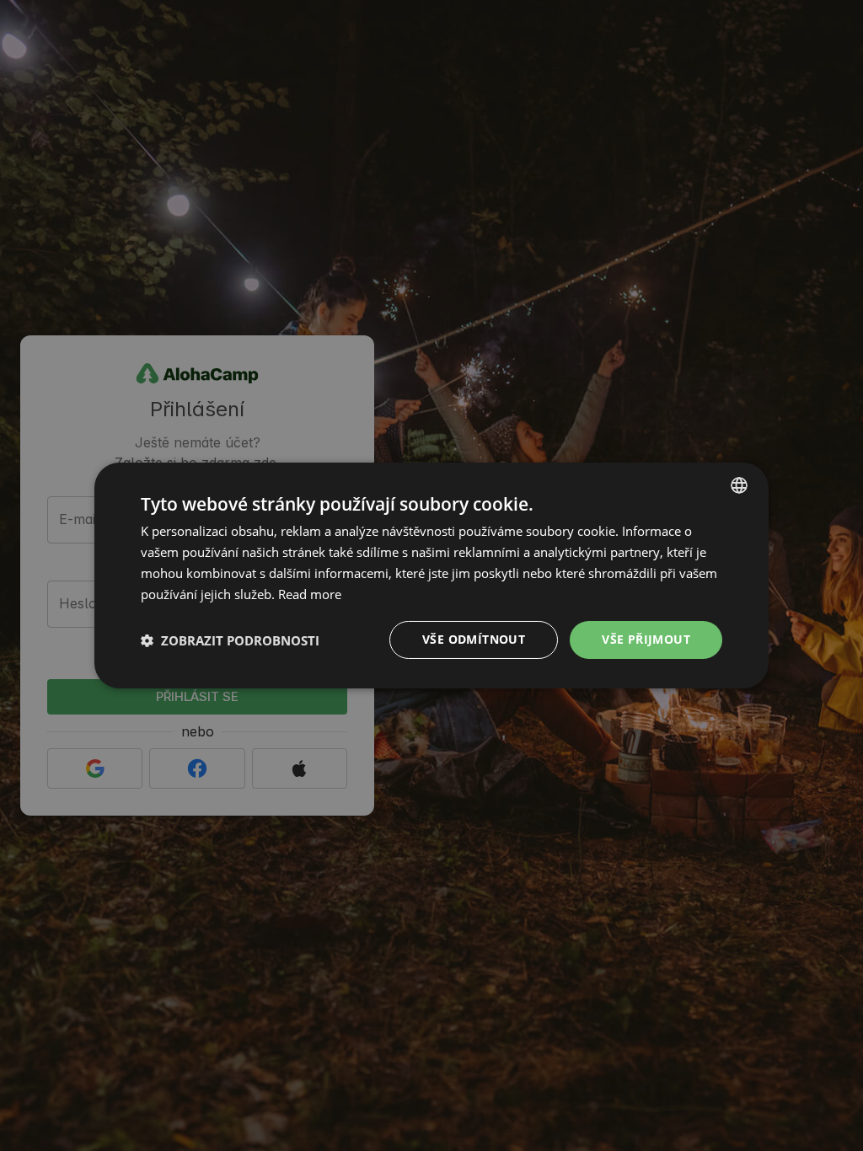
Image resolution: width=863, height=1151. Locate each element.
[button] (230, 640)
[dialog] (431, 575)
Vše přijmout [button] (646, 639)
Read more (309, 594)
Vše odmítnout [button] (473, 639)
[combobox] (739, 485)
